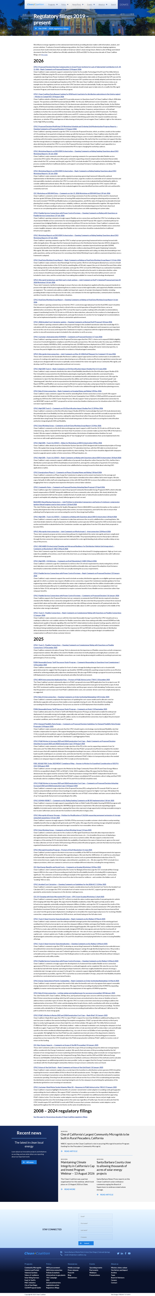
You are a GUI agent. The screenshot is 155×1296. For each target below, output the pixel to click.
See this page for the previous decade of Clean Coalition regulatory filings (60, 1117)
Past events (93, 1270)
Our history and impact (119, 1270)
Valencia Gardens (31, 1273)
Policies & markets (53, 1273)
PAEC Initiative (30, 1283)
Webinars (93, 1273)
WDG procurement (53, 1268)
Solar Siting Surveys (32, 1278)
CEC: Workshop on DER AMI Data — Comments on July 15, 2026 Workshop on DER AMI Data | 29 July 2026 (72, 193)
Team (113, 1275)
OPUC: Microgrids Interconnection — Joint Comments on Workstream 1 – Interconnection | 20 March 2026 (72, 532)
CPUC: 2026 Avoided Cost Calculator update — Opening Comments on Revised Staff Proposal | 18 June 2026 (73, 322)
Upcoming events (95, 1268)
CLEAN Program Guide (33, 1288)
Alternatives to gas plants (55, 1275)
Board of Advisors (117, 1278)
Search (113, 4)
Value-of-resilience (32, 1275)
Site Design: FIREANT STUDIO (120, 1294)
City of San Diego (31, 1285)
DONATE (124, 4)
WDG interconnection (54, 1270)
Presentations (94, 1275)
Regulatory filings (52, 1288)
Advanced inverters (53, 1283)
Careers (114, 1280)
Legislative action (52, 1285)
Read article (70, 1151)
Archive (114, 1273)
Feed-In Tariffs (30, 1280)
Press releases (73, 1270)
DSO (48, 1280)
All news (30, 1162)
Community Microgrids (33, 1268)
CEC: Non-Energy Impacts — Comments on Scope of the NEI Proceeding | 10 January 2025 (66, 1045)
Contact (114, 1283)
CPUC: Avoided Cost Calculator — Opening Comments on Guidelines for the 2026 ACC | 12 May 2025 (70, 884)
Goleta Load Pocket (32, 1270)
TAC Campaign (51, 1278)
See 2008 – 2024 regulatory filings (54, 28)
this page (44, 55)
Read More (69, 1189)
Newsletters (72, 1278)
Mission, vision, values (119, 1268)
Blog (69, 1275)
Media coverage (74, 1268)
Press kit (71, 1273)
